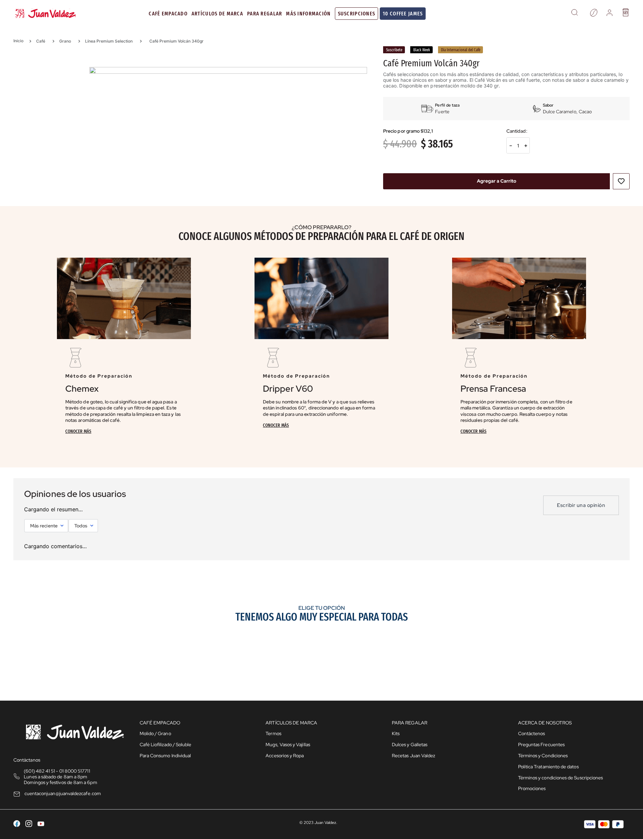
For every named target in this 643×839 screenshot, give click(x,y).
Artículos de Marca (217, 13)
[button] (574, 13)
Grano (65, 41)
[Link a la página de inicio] (20, 41)
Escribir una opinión (581, 505)
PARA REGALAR (264, 13)
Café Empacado (168, 13)
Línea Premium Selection (109, 41)
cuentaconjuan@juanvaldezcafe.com (62, 793)
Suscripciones (356, 13)
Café (40, 41)
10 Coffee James (403, 13)
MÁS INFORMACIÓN (308, 13)
